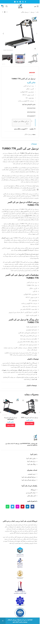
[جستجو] (6, 6)
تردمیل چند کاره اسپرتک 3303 (29, 417)
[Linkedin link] (17, 1)
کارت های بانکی (31, 496)
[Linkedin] (27, 506)
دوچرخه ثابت (13, 370)
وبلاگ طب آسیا (32, 464)
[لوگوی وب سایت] (20, 6)
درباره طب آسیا (31, 461)
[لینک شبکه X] (22, 1)
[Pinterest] (22, 506)
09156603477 (31, 116)
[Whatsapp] (7, 506)
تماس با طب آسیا (31, 458)
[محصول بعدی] (2, 12)
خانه (37, 12)
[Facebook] (32, 506)
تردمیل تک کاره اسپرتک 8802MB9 (10, 418)
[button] (37, 33)
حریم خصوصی (32, 474)
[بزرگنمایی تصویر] (35, 49)
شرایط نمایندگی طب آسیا (29, 480)
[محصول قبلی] (7, 12)
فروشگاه (33, 489)
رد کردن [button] (3, 621)
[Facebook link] (25, 1)
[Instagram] (17, 506)
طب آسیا (26, 363)
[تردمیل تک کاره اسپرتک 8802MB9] (10, 407)
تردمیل (32, 12)
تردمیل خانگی (25, 12)
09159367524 (31, 112)
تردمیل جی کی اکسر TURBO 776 (29, 153)
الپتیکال (20, 370)
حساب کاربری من (31, 492)
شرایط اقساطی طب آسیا (29, 477)
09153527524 (31, 108)
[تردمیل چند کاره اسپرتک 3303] (29, 407)
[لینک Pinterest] (20, 1)
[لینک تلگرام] (14, 1)
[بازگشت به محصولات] (5, 12)
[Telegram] (12, 506)
